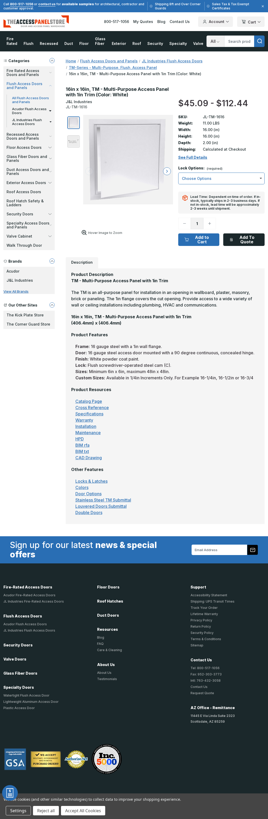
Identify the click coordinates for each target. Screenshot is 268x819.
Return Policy (201, 626)
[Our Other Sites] (52, 305)
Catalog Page (88, 401)
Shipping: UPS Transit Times (212, 601)
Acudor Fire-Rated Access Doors (29, 595)
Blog (161, 21)
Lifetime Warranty (204, 614)
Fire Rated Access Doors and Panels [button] (23, 72)
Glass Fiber (100, 41)
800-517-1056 (21, 4)
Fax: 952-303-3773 (206, 674)
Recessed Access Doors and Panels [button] (23, 136)
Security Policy (202, 633)
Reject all (46, 811)
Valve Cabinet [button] (19, 236)
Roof (136, 43)
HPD (79, 438)
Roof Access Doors (24, 192)
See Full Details (192, 157)
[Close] (262, 6)
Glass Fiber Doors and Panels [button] (27, 158)
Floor (84, 43)
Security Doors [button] (20, 214)
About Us (104, 673)
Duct (68, 43)
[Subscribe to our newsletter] (252, 550)
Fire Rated (12, 41)
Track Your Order (204, 608)
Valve (198, 43)
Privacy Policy (201, 620)
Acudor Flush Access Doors (29, 111)
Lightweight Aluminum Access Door (31, 702)
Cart (252, 22)
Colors (81, 487)
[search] (259, 41)
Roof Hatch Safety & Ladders (25, 203)
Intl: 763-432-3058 (206, 680)
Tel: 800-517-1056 (205, 668)
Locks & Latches (91, 481)
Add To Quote (246, 239)
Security (155, 43)
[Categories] (52, 60)
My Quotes (143, 21)
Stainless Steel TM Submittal (103, 500)
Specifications (89, 413)
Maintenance (88, 432)
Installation (85, 426)
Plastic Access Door (19, 708)
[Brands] (52, 261)
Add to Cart (202, 239)
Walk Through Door (24, 245)
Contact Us (180, 21)
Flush (29, 43)
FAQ (100, 644)
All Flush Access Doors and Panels (30, 100)
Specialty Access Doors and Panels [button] (28, 225)
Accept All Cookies (83, 811)
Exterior (119, 43)
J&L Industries (20, 280)
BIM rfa (82, 445)
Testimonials (107, 679)
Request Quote (202, 693)
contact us (46, 4)
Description (82, 262)
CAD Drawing (88, 457)
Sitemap (197, 645)
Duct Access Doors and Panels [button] (28, 171)
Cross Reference (92, 407)
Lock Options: (200, 168)
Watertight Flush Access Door (26, 695)
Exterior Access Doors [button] (26, 182)
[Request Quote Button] (10, 793)
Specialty (178, 43)
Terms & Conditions (206, 639)
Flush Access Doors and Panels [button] (24, 85)
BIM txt (82, 451)
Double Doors (88, 512)
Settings (18, 811)
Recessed (49, 43)
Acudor (13, 271)
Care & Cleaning (109, 650)
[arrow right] (167, 171)
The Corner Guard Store (28, 324)
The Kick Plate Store (25, 315)
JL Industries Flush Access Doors (27, 122)
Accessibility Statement (209, 595)
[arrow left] (89, 171)
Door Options (88, 493)
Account (216, 21)
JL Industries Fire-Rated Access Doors (33, 601)
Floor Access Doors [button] (24, 147)
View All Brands (16, 291)
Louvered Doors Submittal (101, 506)
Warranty (84, 420)
